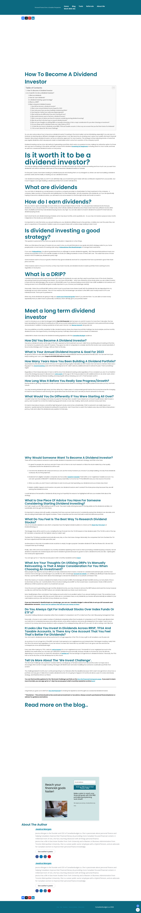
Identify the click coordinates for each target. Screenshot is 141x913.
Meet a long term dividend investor (40, 104)
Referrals (90, 6)
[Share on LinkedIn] (33, 18)
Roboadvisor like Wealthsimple (70, 247)
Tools (81, 6)
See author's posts (45, 851)
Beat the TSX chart (98, 525)
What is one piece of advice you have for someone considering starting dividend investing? (57, 118)
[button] (56, 809)
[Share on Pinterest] (29, 18)
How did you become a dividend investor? (43, 106)
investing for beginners (80, 146)
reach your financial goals (65, 297)
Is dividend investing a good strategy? (40, 100)
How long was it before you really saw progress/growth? (47, 112)
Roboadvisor (36, 251)
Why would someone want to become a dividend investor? (48, 116)
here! (79, 558)
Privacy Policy (81, 907)
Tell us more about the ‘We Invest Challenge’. (45, 128)
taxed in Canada (73, 477)
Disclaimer (65, 907)
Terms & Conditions (73, 907)
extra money (56, 649)
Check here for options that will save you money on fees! (59, 604)
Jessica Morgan (43, 829)
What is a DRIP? (34, 102)
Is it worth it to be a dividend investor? (40, 93)
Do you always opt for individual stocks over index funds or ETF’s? (51, 124)
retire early (59, 374)
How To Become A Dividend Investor (40, 90)
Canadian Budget (79, 336)
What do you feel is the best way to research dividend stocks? (49, 120)
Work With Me (69, 9)
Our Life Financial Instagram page (89, 679)
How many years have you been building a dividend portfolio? (49, 110)
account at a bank (80, 574)
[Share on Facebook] (23, 18)
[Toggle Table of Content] (112, 87)
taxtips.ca (65, 653)
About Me (101, 6)
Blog (73, 6)
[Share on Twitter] (26, 18)
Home (66, 6)
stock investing (39, 366)
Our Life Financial (55, 691)
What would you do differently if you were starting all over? (48, 114)
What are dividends (35, 95)
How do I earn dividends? (37, 97)
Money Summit (77, 325)
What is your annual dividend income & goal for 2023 (46, 108)
